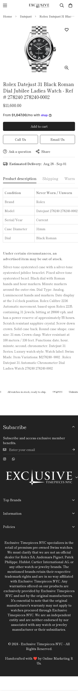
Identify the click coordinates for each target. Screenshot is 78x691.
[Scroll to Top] (71, 670)
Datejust (26, 16)
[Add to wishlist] (66, 29)
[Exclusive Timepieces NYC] (39, 5)
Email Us (57, 139)
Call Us (20, 139)
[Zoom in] (66, 67)
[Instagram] (4, 459)
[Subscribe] (70, 449)
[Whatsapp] (13, 459)
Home (7, 16)
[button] (70, 5)
